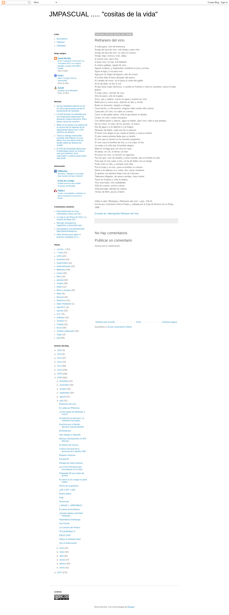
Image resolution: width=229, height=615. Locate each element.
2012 (59, 362)
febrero (63, 563)
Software (61, 42)
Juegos (60, 283)
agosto (63, 397)
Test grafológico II (67, 531)
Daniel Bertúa (64, 58)
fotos (59, 276)
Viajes (59, 334)
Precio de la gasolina (68, 486)
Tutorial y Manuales (66, 331)
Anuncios (61, 259)
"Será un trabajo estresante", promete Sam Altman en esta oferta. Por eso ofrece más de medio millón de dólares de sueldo (70, 141)
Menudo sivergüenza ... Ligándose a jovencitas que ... (70, 224)
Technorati (64, 501)
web (59, 338)
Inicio (138, 322)
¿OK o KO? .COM (67, 490)
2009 (59, 374)
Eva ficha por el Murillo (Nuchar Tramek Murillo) (71, 425)
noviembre (65, 385)
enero (62, 567)
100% (59, 256)
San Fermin (64, 523)
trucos (59, 328)
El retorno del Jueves (68, 445)
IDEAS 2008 (64, 535)
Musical (60, 297)
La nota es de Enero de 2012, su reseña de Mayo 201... (71, 218)
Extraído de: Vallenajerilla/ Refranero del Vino (117, 213)
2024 (59, 350)
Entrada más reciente (105, 322)
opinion (60, 311)
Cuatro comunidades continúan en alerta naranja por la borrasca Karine (71, 195)
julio (62, 401)
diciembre (64, 381)
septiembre (65, 393)
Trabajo (60, 324)
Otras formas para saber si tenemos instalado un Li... (69, 235)
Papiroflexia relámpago (69, 519)
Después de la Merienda (67, 91)
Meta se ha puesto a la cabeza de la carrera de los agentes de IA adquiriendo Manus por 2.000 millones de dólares (72, 128)
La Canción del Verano (69, 527)
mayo (62, 552)
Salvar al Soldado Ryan (70, 539)
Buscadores (62, 39)
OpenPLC (61, 307)
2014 (59, 354)
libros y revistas (64, 290)
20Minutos (63, 171)
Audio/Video (62, 263)
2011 (59, 366)
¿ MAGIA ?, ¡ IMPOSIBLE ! (71, 505)
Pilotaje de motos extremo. (71, 463)
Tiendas (60, 321)
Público (61, 191)
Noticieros (61, 300)
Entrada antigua (169, 322)
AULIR (61, 88)
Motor (59, 293)
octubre (63, 389)
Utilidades (61, 46)
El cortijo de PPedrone (69, 408)
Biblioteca (61, 270)
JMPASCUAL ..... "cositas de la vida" (103, 14)
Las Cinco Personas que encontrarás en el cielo (70, 468)
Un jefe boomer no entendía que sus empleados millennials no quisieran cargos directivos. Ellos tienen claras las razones (72, 118)
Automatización (64, 266)
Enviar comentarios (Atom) (120, 327)
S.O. (59, 314)
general (60, 280)
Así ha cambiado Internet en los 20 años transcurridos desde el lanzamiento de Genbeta (71, 108)
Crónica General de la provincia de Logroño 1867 (72, 450)
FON (61, 498)
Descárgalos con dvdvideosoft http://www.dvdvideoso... (70, 230)
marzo (63, 560)
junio (62, 548)
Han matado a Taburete (70, 435)
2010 (59, 370)
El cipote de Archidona (69, 509)
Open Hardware (64, 304)
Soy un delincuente (68, 543)
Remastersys (65, 431)
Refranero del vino (67, 404)
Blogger (130, 607)
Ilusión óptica (65, 494)
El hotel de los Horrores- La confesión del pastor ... (71, 419)
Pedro (60, 75)
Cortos (60, 273)
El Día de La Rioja (66, 181)
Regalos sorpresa (67, 455)
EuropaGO (64, 459)
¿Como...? (61, 249)
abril (62, 556)
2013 (59, 358)
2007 (59, 572)
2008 (59, 377)
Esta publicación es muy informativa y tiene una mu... (69, 212)
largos (59, 287)
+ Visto (60, 252)
